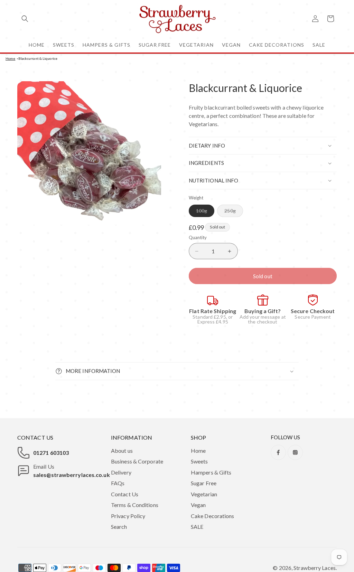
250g (233, 212)
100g (205, 212)
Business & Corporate (137, 461)
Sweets (199, 461)
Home (10, 58)
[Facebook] (278, 452)
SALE (197, 526)
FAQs (117, 483)
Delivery (121, 472)
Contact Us (124, 494)
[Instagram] (295, 452)
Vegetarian (204, 494)
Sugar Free (203, 483)
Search (119, 526)
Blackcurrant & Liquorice (37, 58)
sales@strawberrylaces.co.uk (71, 474)
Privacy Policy (128, 516)
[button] (24, 18)
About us (122, 450)
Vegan (198, 504)
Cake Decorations (212, 516)
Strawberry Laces (315, 567)
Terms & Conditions (134, 504)
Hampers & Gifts (211, 472)
